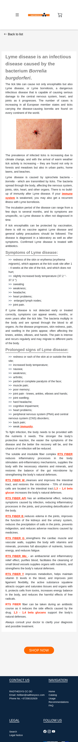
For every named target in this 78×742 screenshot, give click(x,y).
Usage (52, 698)
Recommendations (59, 702)
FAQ (51, 705)
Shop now (39, 650)
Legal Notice (16, 735)
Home (52, 691)
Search (13, 731)
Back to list (15, 34)
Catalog (53, 695)
